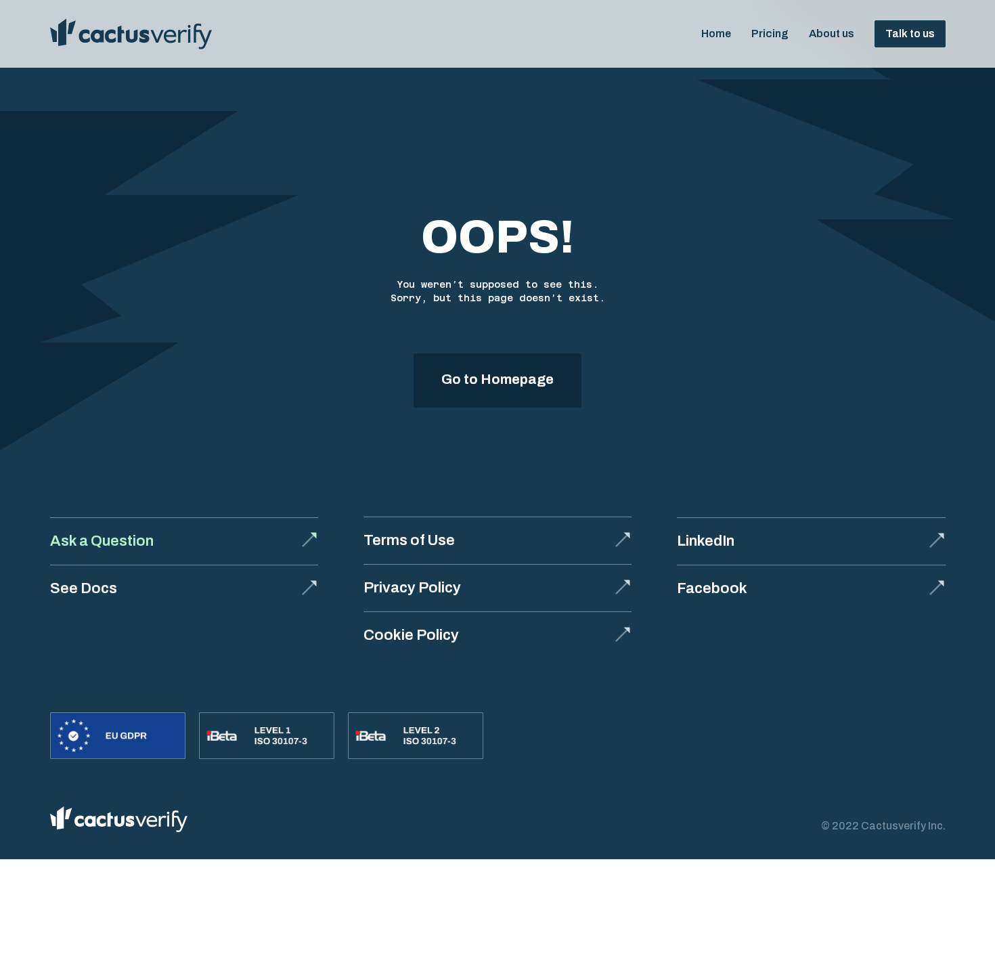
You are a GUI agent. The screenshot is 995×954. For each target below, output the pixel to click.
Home (716, 33)
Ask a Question (102, 541)
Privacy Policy (412, 588)
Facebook (712, 588)
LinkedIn (705, 541)
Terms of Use (409, 540)
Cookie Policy (411, 635)
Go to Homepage (497, 379)
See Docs (83, 588)
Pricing (770, 33)
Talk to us (910, 33)
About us (831, 33)
